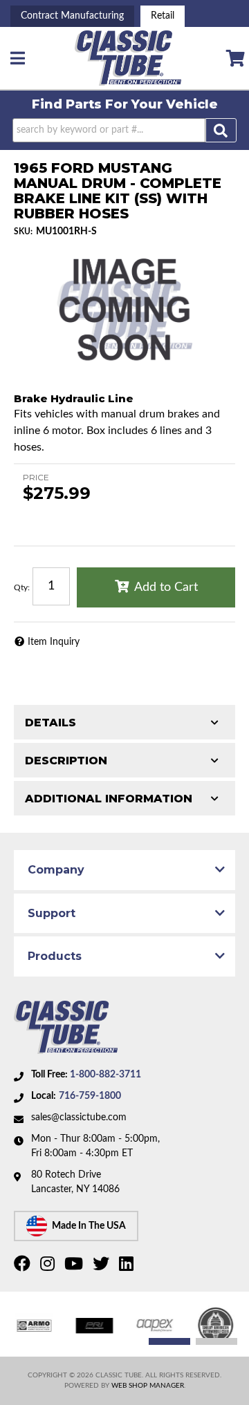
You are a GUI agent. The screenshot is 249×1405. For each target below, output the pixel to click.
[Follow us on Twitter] (103, 1267)
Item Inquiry (54, 642)
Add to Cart (166, 587)
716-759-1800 (90, 1096)
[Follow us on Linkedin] (128, 1267)
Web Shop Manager (147, 1385)
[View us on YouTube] (75, 1267)
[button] (124, 130)
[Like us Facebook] (24, 1267)
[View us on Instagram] (49, 1267)
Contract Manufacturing (72, 16)
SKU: (23, 231)
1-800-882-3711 (105, 1074)
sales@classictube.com (79, 1117)
